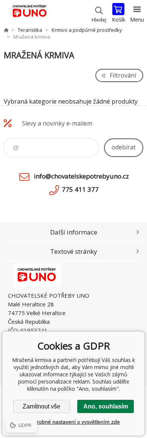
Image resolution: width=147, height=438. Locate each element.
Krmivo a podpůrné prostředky (87, 29)
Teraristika (30, 29)
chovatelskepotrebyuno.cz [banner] (29, 13)
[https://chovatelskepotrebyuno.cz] (6, 30)
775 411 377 (80, 189)
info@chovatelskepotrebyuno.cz (81, 176)
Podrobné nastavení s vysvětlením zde (74, 422)
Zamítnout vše (41, 406)
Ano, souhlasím (105, 406)
